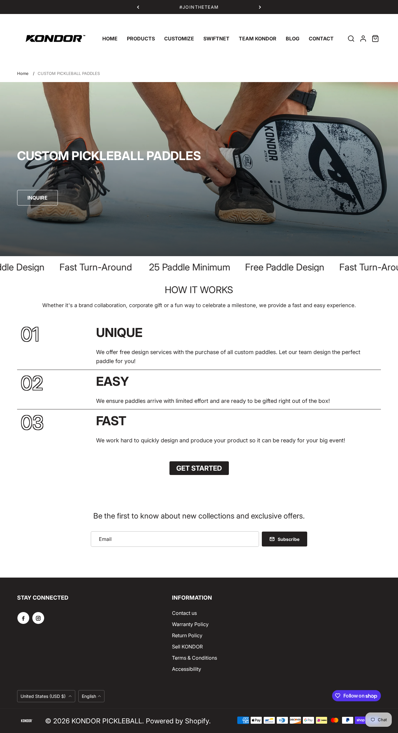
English (89, 696)
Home (23, 73)
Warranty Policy (190, 624)
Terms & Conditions (194, 658)
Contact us (184, 613)
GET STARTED (199, 468)
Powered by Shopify (177, 721)
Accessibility (186, 669)
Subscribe (288, 539)
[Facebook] (23, 618)
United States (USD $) (44, 696)
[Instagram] (38, 618)
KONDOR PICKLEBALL (107, 721)
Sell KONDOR (187, 646)
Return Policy (187, 635)
